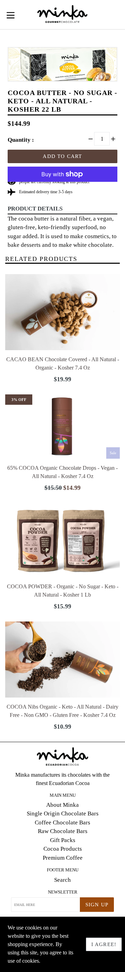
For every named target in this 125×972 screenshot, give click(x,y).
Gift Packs (62, 840)
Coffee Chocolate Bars (62, 822)
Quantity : (21, 140)
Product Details (35, 208)
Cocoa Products (62, 848)
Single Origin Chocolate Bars (63, 813)
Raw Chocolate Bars (63, 831)
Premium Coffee (63, 857)
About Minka (62, 805)
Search (62, 880)
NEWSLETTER (62, 892)
